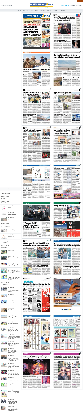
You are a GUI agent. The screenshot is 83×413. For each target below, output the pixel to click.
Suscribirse (72, 5)
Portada (20, 10)
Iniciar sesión (78, 5)
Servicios (36, 10)
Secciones (4, 5)
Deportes (31, 10)
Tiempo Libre (49, 10)
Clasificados (42, 10)
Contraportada (62, 10)
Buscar (10, 5)
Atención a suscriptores (64, 5)
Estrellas (55, 10)
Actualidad (25, 10)
